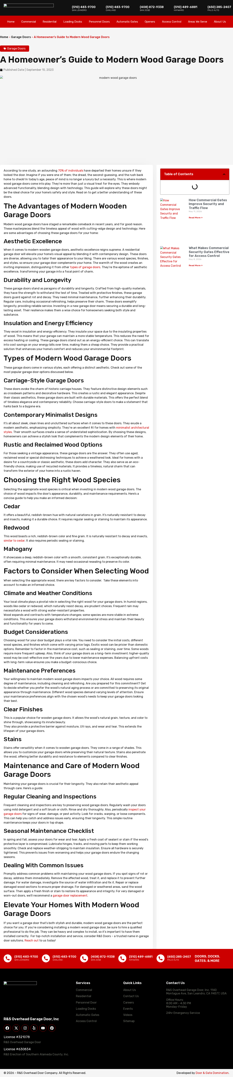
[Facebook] (7, 1028)
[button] (224, 174)
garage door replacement (70, 895)
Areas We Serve (197, 21)
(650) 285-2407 (219, 7)
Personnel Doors (99, 21)
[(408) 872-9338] (84, 958)
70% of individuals (70, 170)
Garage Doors (21, 37)
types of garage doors (85, 267)
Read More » (196, 217)
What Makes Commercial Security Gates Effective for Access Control (209, 252)
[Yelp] (34, 1028)
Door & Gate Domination (212, 1073)
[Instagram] (25, 1028)
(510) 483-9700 (84, 7)
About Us (220, 21)
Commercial (28, 21)
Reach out (32, 940)
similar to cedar (14, 540)
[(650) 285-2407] (161, 958)
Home (11, 21)
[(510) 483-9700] (8, 958)
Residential (49, 21)
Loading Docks (72, 21)
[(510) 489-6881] (122, 958)
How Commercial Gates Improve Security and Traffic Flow (208, 204)
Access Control (171, 21)
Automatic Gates (127, 21)
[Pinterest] (52, 1028)
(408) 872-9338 (152, 7)
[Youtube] (43, 1028)
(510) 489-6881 (185, 7)
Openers (150, 21)
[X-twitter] (16, 1028)
